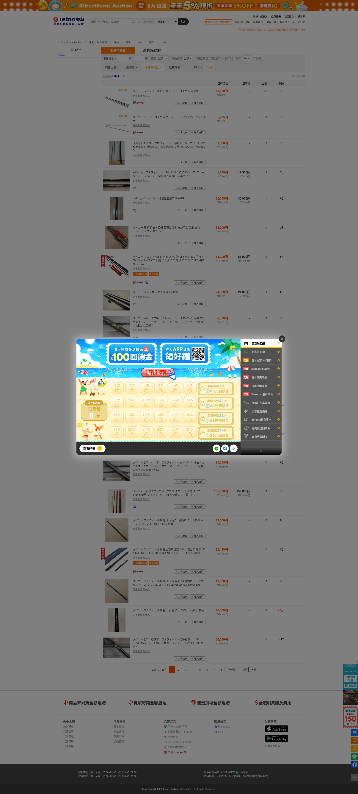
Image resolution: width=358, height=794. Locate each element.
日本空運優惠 (259, 411)
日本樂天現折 (255, 377)
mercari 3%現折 (257, 369)
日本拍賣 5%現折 (257, 360)
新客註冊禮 (258, 352)
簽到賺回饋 (258, 343)
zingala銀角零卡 (261, 419)
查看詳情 (89, 448)
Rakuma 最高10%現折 (261, 394)
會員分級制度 (259, 436)
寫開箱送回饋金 (260, 428)
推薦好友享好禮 (260, 403)
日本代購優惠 (255, 386)
